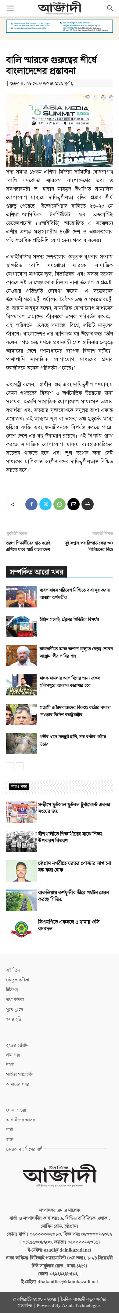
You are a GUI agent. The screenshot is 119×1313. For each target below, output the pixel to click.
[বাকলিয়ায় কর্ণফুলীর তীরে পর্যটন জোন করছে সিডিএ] (21, 900)
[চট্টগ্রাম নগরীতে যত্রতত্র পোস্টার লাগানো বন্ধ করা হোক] (21, 871)
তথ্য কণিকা (15, 999)
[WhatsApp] (59, 504)
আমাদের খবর (17, 1084)
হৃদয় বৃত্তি (14, 1019)
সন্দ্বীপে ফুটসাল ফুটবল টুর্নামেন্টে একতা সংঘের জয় (74, 808)
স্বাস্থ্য (9, 1139)
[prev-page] (10, 766)
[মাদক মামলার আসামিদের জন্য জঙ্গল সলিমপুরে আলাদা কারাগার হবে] (21, 684)
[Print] (87, 504)
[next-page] (19, 766)
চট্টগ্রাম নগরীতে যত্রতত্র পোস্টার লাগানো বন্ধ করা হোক (74, 867)
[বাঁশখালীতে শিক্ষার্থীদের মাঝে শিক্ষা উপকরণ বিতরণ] (21, 841)
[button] (10, 8)
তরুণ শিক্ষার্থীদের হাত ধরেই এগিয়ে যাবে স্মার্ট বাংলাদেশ (28, 546)
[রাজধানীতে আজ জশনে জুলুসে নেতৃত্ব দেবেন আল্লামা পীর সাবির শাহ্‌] (21, 655)
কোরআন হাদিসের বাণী (24, 1149)
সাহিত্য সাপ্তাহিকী (19, 1074)
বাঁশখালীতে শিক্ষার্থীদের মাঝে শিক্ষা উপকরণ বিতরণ (70, 838)
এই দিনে (13, 970)
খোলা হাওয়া (16, 1110)
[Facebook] (31, 504)
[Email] (73, 504)
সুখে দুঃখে (14, 1009)
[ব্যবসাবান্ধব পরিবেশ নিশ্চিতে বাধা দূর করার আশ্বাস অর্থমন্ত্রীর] (21, 596)
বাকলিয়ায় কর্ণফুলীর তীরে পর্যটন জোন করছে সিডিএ (73, 896)
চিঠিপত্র (12, 990)
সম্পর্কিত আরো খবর (36, 572)
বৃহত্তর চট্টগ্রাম (17, 1045)
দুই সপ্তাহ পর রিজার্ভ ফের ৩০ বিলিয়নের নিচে (89, 546)
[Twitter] (45, 504)
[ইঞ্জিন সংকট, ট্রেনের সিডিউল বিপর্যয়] (21, 626)
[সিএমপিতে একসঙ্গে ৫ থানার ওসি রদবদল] (21, 929)
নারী (9, 1130)
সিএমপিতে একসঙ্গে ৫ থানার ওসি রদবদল (68, 926)
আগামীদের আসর (20, 1120)
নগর (10, 1065)
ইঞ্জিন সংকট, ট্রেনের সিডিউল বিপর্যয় (69, 619)
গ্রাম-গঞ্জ (13, 1055)
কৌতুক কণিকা (17, 980)
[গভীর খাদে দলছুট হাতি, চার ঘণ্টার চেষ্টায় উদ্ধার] (21, 743)
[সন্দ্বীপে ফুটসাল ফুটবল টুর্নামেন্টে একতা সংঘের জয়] (21, 812)
